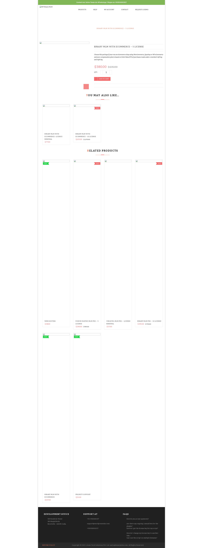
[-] (101, 72)
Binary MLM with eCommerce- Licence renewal (53, 136)
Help (95, 10)
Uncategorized (85, 28)
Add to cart (104, 79)
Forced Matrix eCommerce (160, 47)
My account (109, 10)
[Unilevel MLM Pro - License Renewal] (118, 239)
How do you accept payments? (138, 519)
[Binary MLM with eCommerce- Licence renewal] (56, 118)
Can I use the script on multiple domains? (142, 538)
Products (82, 10)
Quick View (58, 127)
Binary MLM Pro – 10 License (149, 321)
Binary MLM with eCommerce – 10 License (162, 47)
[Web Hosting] (56, 239)
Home (71, 28)
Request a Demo (141, 10)
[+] (111, 72)
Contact (124, 10)
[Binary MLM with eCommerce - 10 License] (87, 118)
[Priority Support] (87, 412)
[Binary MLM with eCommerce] (56, 412)
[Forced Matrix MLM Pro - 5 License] (87, 239)
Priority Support (83, 494)
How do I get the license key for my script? (142, 528)
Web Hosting (50, 321)
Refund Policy (48, 545)
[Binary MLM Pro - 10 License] (149, 239)
